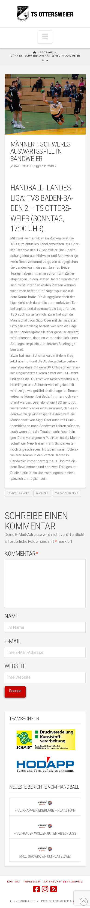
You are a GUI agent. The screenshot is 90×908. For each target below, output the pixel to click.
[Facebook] (36, 889)
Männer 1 (42, 493)
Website (15, 666)
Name (11, 616)
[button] (45, 37)
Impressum (32, 881)
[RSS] (53, 889)
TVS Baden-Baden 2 (66, 493)
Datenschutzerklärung (63, 881)
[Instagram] (45, 889)
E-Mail (13, 641)
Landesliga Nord (18, 493)
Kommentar (22, 553)
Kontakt (14, 881)
